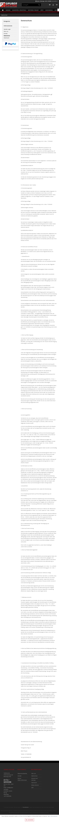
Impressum (6, 37)
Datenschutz (7, 35)
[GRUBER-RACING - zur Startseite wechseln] (8, 4)
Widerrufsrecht (35, 785)
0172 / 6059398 (7, 781)
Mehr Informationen (52, 816)
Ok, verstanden (29, 819)
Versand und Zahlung (34, 779)
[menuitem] (31, 4)
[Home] (3, 10)
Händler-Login (7, 29)
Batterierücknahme (22, 773)
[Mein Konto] (53, 4)
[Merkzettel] (49, 4)
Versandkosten (26, 807)
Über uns (6, 31)
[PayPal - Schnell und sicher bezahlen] (10, 43)
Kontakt (5, 33)
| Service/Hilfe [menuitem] (47, 1)
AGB (32, 787)
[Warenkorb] (56, 4)
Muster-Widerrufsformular (22, 779)
